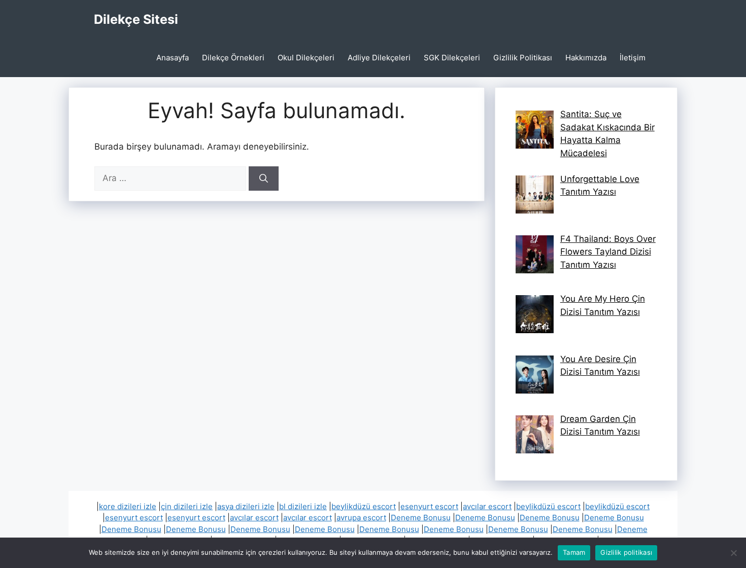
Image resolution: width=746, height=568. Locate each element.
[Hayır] (733, 553)
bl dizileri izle (303, 506)
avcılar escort (487, 506)
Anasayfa (172, 57)
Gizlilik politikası (626, 552)
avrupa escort (361, 517)
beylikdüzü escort (363, 506)
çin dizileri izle (187, 506)
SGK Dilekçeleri (452, 57)
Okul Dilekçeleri (306, 57)
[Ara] (264, 178)
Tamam (574, 552)
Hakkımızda (585, 57)
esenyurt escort (429, 506)
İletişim (633, 57)
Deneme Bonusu (421, 517)
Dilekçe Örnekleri (233, 57)
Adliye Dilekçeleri (379, 57)
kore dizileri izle (127, 506)
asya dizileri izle (246, 506)
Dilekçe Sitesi (136, 19)
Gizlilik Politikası (522, 57)
